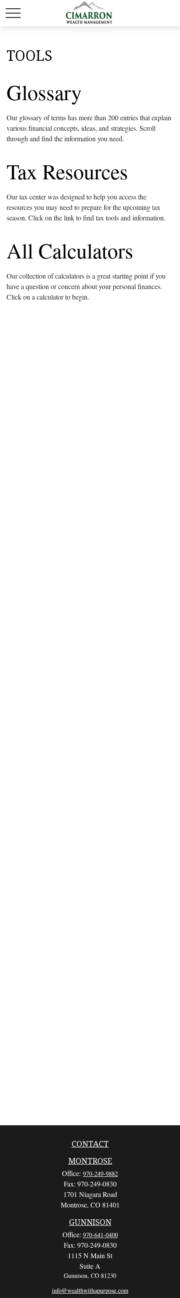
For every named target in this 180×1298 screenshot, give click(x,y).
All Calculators (70, 250)
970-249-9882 (100, 1173)
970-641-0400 (100, 1235)
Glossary (44, 92)
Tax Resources (67, 171)
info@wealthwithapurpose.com (90, 1290)
